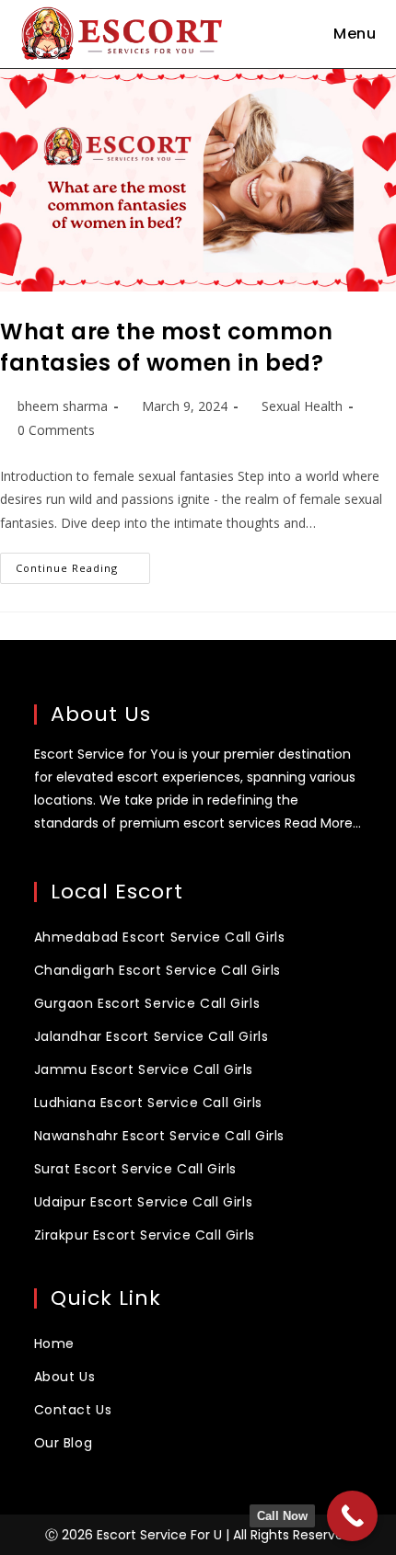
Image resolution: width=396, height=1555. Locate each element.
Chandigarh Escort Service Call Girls (158, 970)
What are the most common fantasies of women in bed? (166, 347)
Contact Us (73, 1410)
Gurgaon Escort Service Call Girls (147, 1003)
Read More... (323, 823)
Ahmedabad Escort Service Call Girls (159, 937)
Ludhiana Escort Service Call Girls (148, 1102)
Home (54, 1343)
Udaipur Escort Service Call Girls (143, 1202)
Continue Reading (83, 564)
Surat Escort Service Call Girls (136, 1169)
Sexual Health (302, 406)
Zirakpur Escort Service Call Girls (144, 1235)
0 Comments (56, 430)
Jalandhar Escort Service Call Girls (151, 1036)
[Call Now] (352, 1516)
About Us (65, 1376)
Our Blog (63, 1443)
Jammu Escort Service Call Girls (144, 1069)
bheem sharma (62, 406)
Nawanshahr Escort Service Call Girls (159, 1135)
